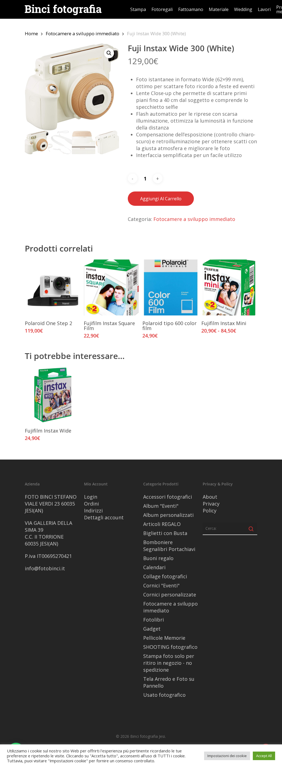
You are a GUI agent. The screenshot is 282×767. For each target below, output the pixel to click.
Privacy (211, 503)
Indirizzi (93, 510)
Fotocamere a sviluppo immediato (82, 33)
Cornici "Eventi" (161, 585)
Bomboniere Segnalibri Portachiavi (169, 545)
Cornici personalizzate (169, 594)
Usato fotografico (164, 695)
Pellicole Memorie (164, 637)
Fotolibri (153, 619)
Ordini (91, 503)
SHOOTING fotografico (170, 647)
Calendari (154, 567)
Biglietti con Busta (165, 533)
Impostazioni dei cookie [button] (227, 755)
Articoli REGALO (162, 524)
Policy (209, 510)
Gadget (152, 628)
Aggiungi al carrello (160, 199)
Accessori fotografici (167, 496)
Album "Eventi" (160, 506)
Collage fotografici (165, 576)
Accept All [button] (264, 755)
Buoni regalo (158, 558)
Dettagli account (104, 517)
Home (31, 33)
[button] (109, 53)
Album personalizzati (168, 515)
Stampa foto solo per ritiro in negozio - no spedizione (168, 663)
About (210, 496)
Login (90, 496)
